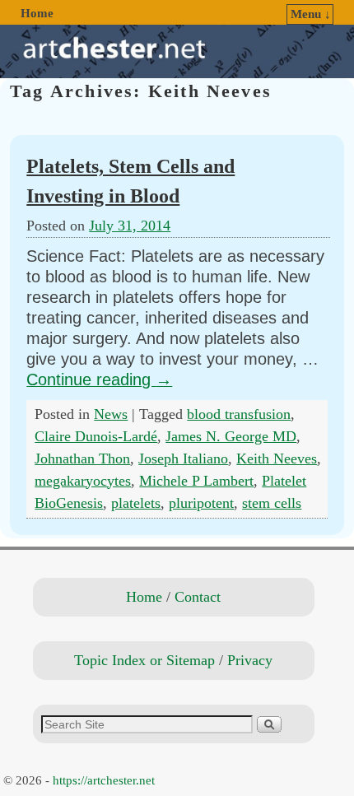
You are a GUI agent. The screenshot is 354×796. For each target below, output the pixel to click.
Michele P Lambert (196, 480)
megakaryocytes (83, 480)
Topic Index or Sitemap (144, 660)
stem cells (271, 503)
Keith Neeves (276, 458)
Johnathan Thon (82, 458)
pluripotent (201, 503)
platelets (136, 503)
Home (37, 13)
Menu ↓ (311, 14)
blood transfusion (239, 414)
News (111, 414)
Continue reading (99, 379)
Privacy (249, 660)
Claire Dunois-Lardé (96, 436)
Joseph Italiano (183, 458)
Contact (198, 597)
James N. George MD (230, 436)
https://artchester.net (104, 780)
